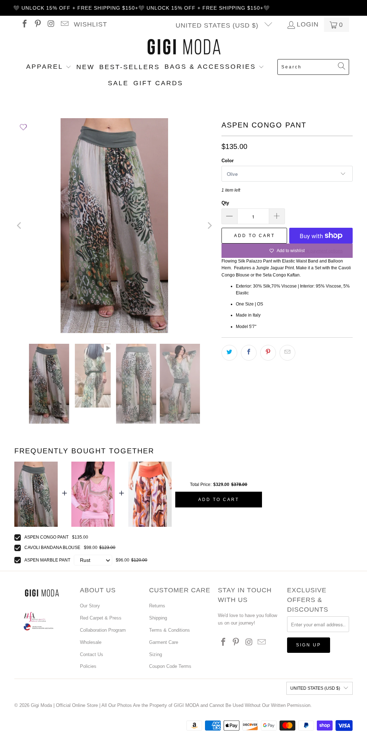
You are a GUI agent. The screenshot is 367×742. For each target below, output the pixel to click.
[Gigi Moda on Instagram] (50, 24)
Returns (157, 605)
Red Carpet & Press (100, 618)
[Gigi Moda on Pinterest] (37, 24)
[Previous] (19, 225)
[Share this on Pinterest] (268, 353)
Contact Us (91, 654)
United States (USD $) (218, 25)
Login (308, 24)
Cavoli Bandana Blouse (52, 547)
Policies (88, 666)
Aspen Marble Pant (47, 560)
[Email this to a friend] (287, 353)
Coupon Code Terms (170, 666)
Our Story (90, 605)
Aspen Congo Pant (46, 537)
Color (227, 160)
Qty (225, 203)
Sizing (155, 654)
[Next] (209, 225)
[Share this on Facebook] (249, 353)
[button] (48, 67)
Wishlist (90, 24)
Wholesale (90, 642)
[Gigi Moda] (183, 47)
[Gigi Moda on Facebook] (24, 24)
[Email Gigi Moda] (63, 24)
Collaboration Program (103, 630)
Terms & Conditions (169, 630)
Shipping (158, 618)
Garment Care (163, 642)
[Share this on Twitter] (229, 353)
